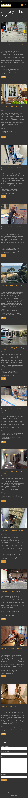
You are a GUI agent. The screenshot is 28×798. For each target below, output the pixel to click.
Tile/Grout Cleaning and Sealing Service (12, 107)
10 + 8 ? (7, 774)
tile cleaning (13, 72)
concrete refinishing (16, 612)
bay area (4, 68)
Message (3, 757)
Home (9, 792)
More (3, 76)
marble (15, 431)
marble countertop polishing (16, 433)
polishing (13, 729)
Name (5, 746)
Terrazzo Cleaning (13, 70)
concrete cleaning (17, 68)
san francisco (5, 70)
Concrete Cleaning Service (10, 706)
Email (5, 751)
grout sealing (13, 493)
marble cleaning (13, 189)
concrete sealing (15, 248)
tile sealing (4, 73)
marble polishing (6, 190)
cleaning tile (9, 68)
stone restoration (16, 496)
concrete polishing (6, 612)
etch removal (10, 431)
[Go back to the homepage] (6, 5)
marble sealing (5, 191)
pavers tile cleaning (6, 496)
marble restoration (14, 190)
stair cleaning (16, 555)
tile (21, 496)
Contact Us (15, 792)
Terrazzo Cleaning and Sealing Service (12, 45)
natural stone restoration (8, 132)
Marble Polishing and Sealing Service (11, 168)
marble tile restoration (7, 437)
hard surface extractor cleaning (9, 495)
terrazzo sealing (6, 72)
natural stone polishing (14, 191)
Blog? (3, 66)
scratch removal (6, 438)
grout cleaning (5, 69)
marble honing (5, 434)
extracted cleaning (6, 729)
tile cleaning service (12, 497)
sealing (10, 555)
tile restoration (20, 72)
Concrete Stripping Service (10, 591)
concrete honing (15, 611)
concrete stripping (14, 614)
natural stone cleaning (15, 69)
